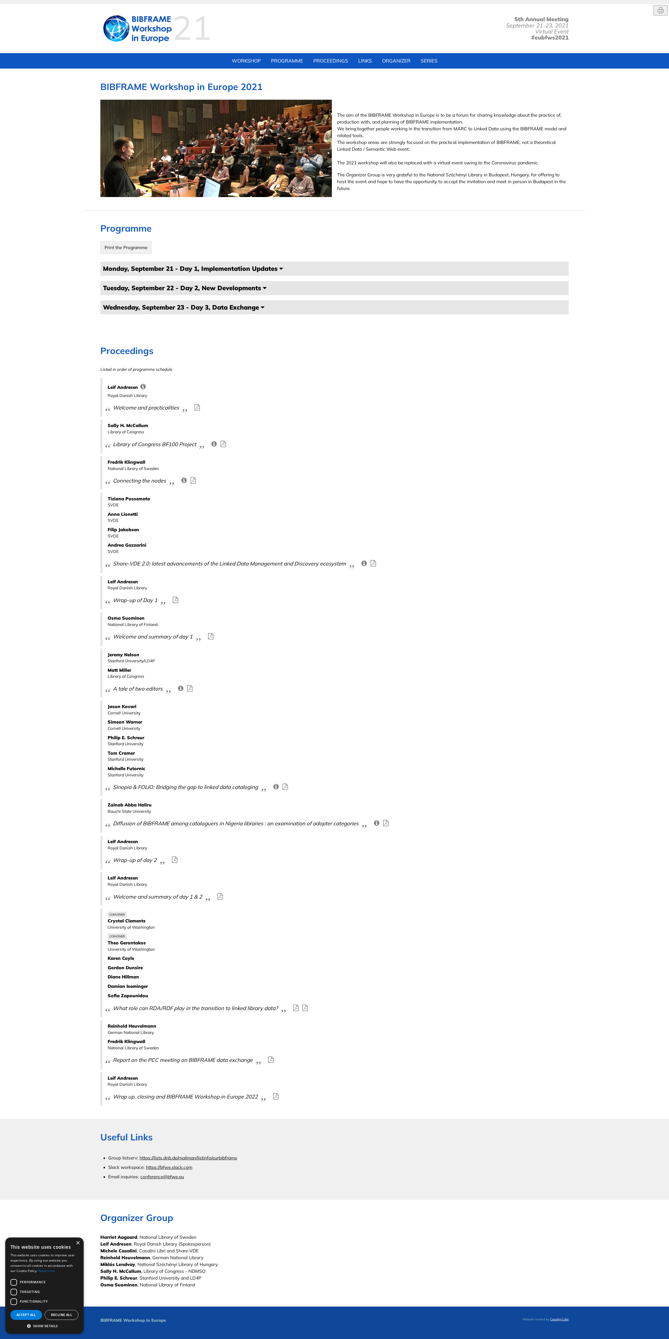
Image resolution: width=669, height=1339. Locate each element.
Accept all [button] (26, 1315)
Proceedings (330, 61)
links (365, 61)
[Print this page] (661, 10)
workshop (246, 61)
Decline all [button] (61, 1315)
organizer (396, 61)
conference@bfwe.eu (162, 1176)
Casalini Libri (559, 1319)
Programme (287, 61)
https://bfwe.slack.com (169, 1167)
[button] (44, 1326)
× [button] (78, 1243)
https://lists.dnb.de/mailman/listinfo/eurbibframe (188, 1158)
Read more (46, 1271)
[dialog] (44, 1285)
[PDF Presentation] (197, 407)
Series (429, 61)
